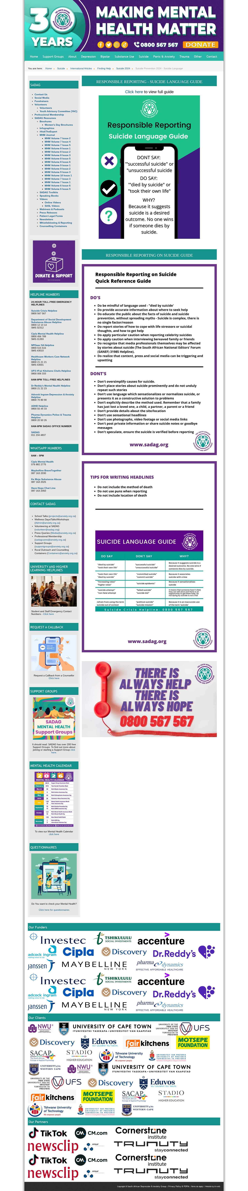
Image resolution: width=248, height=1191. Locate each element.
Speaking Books (49, 195)
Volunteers (41, 104)
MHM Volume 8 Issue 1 (58, 148)
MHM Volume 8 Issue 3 (58, 155)
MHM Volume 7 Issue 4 (58, 141)
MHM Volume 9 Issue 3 (58, 172)
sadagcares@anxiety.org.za (50, 539)
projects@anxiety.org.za (62, 516)
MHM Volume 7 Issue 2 (58, 138)
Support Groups (53, 56)
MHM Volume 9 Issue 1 (58, 165)
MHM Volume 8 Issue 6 (58, 162)
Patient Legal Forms (51, 216)
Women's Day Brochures (59, 124)
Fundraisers (41, 101)
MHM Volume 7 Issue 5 (58, 145)
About (72, 56)
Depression (88, 56)
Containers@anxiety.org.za (62, 553)
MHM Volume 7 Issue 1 (58, 182)
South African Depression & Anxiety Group (147, 1186)
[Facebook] (101, 44)
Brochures (46, 121)
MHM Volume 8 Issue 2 (58, 151)
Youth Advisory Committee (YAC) (58, 111)
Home (34, 56)
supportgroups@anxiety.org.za (51, 546)
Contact (211, 56)
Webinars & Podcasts (52, 209)
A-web (217, 1186)
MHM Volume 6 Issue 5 (58, 189)
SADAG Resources (45, 118)
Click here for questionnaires (54, 909)
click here (54, 834)
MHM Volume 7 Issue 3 (58, 178)
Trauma (184, 56)
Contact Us (41, 94)
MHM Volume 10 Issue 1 (58, 175)
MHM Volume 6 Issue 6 (58, 185)
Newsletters (46, 219)
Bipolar (105, 56)
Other (198, 56)
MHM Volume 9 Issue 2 (58, 168)
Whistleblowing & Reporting (56, 222)
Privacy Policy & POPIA (178, 1186)
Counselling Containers (53, 226)
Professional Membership (49, 114)
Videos (44, 199)
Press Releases (48, 212)
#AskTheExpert (40, 63)
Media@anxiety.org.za (63, 533)
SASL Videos (52, 205)
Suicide (144, 56)
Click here (48, 614)
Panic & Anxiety (164, 56)
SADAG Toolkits (49, 192)
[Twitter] (109, 44)
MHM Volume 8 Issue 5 (58, 158)
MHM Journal (47, 135)
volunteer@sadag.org (47, 529)
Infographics (47, 128)
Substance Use (124, 56)
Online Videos (53, 202)
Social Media (42, 97)
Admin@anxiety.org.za (47, 522)
